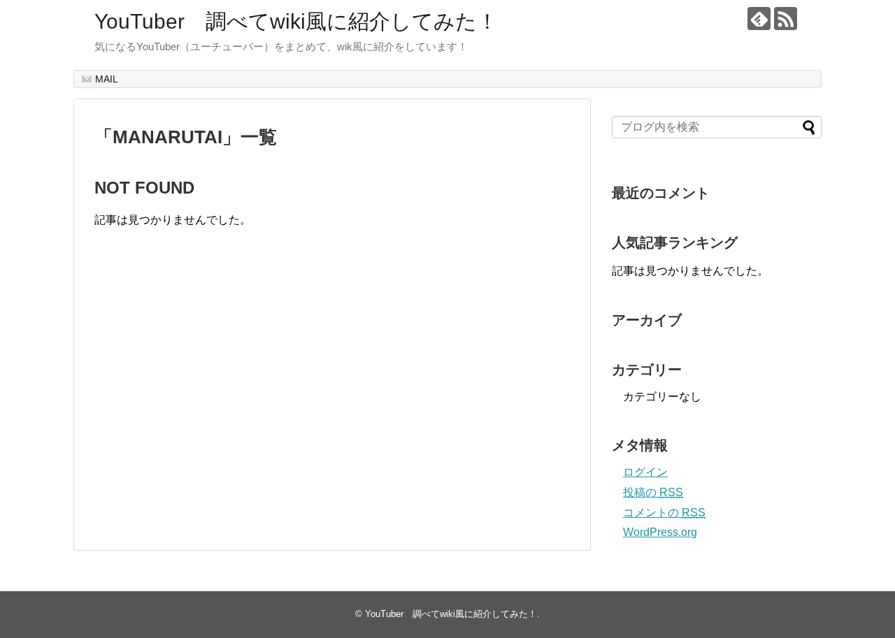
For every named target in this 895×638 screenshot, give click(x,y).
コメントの (664, 513)
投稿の (653, 492)
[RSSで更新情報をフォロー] (785, 18)
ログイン (645, 472)
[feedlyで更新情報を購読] (759, 18)
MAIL (105, 79)
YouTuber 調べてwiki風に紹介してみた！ (296, 21)
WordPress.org (660, 532)
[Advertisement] (211, 403)
